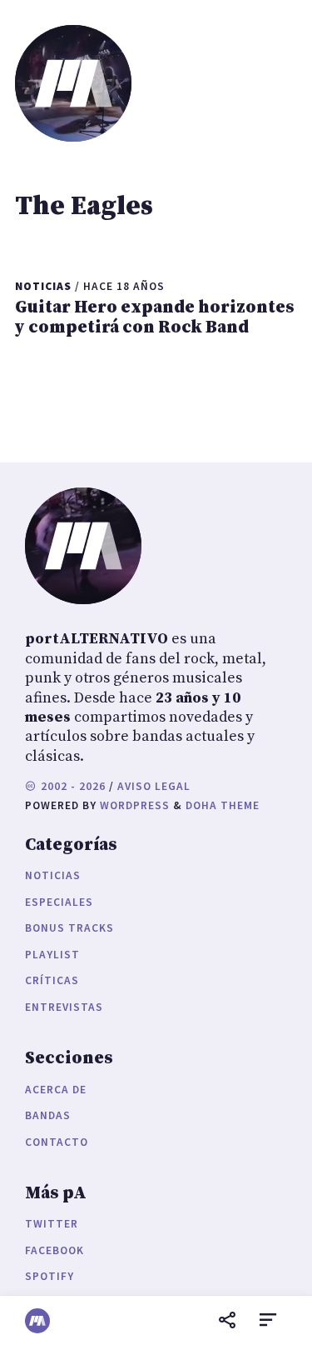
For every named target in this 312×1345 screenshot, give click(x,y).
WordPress (135, 805)
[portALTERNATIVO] (37, 1320)
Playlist (52, 955)
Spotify (49, 1276)
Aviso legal (154, 786)
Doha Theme (223, 805)
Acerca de (56, 1089)
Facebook (54, 1250)
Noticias (53, 875)
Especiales (59, 902)
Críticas (52, 980)
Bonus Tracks (69, 928)
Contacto (56, 1142)
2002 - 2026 (71, 786)
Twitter (51, 1224)
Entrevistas (64, 1007)
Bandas (48, 1115)
